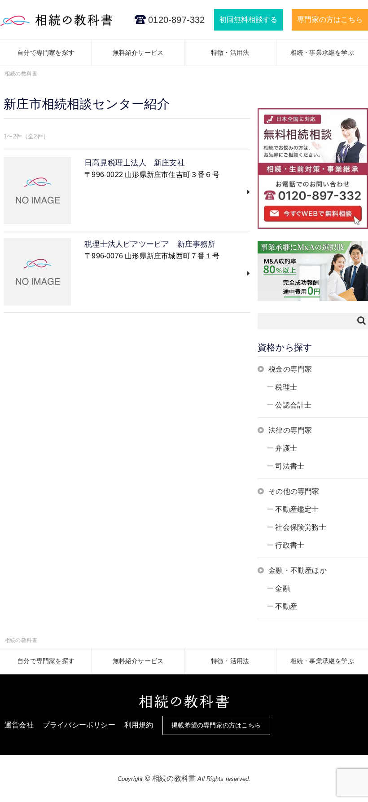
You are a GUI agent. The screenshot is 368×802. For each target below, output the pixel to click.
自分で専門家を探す (45, 52)
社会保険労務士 (300, 527)
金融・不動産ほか (297, 570)
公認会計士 (293, 405)
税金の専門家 (290, 369)
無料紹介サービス (138, 52)
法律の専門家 (290, 430)
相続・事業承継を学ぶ (322, 52)
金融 (282, 588)
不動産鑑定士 (297, 509)
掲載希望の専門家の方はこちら (216, 725)
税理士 (286, 387)
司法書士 (289, 466)
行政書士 (289, 545)
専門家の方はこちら (330, 19)
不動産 (286, 606)
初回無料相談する (248, 19)
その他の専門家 (293, 491)
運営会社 (19, 725)
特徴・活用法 (230, 52)
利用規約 (138, 725)
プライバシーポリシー (79, 725)
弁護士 (286, 448)
